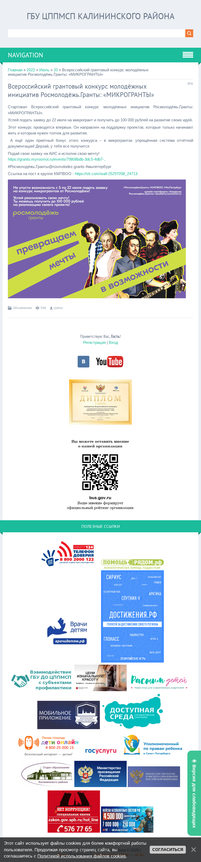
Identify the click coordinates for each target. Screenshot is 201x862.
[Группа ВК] (83, 367)
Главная (15, 70)
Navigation (25, 55)
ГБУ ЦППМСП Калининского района (101, 15)
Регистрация (94, 342)
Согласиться (167, 850)
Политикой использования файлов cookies (81, 856)
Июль (44, 70)
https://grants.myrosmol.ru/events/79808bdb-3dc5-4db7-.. (57, 159)
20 (56, 70)
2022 (31, 70)
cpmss (58, 308)
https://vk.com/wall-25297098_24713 (106, 173)
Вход (113, 342)
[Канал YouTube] (110, 367)
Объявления (22, 308)
